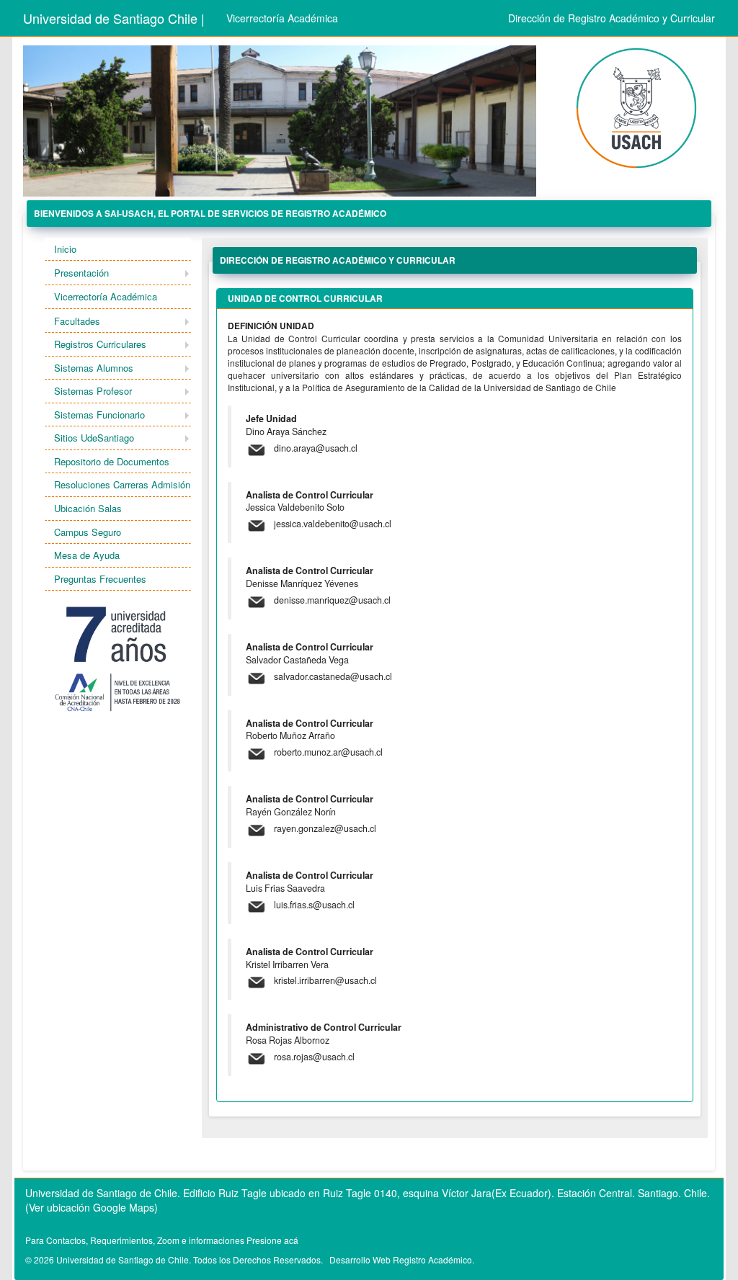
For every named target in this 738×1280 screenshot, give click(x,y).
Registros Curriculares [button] (100, 344)
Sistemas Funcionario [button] (99, 414)
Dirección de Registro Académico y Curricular (611, 18)
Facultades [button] (77, 321)
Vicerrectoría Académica (282, 18)
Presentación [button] (81, 272)
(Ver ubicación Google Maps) (91, 1207)
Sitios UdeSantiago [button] (94, 437)
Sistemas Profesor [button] (93, 391)
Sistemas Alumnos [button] (93, 368)
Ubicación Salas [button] (88, 508)
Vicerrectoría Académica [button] (105, 296)
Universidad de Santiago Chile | (114, 18)
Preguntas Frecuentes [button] (100, 579)
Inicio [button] (65, 249)
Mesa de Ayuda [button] (87, 555)
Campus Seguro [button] (87, 532)
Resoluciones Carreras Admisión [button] (122, 484)
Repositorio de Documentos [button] (111, 461)
